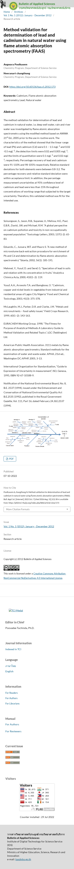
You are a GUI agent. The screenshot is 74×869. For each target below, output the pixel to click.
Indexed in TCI (13, 649)
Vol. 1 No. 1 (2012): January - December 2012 (28, 15)
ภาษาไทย (10, 665)
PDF (11, 458)
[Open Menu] (3, 3)
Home (7, 11)
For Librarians (12, 703)
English (9, 671)
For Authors (11, 698)
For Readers (11, 692)
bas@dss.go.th (23, 859)
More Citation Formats (18, 509)
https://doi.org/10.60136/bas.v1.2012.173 (32, 86)
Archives (18, 11)
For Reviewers (13, 731)
